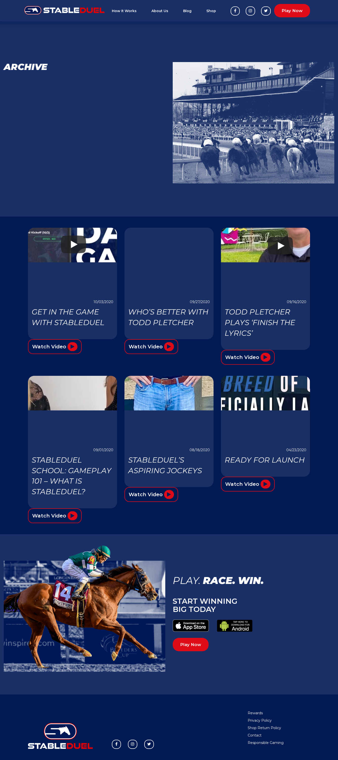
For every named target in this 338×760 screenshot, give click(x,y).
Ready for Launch (265, 460)
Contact (255, 735)
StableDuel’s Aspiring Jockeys (165, 465)
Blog (187, 11)
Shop (211, 11)
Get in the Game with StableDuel (68, 317)
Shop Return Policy (264, 728)
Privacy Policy (260, 720)
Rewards (255, 713)
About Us (159, 11)
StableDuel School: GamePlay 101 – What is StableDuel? (71, 475)
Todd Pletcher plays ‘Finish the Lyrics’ (260, 322)
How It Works (124, 11)
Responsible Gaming (266, 742)
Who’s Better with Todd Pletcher (168, 317)
